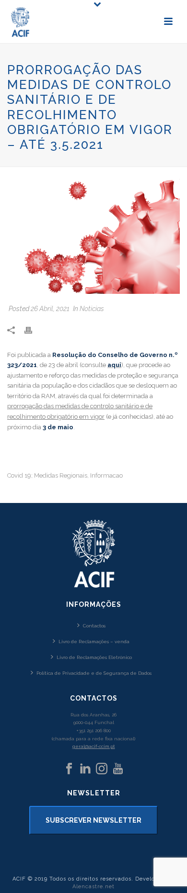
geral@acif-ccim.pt (93, 746)
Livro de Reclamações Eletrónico (94, 657)
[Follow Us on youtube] (118, 769)
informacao (106, 475)
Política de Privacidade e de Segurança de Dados (94, 673)
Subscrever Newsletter (93, 820)
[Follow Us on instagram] (101, 769)
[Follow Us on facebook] (69, 769)
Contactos (94, 625)
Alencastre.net (93, 886)
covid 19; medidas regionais (47, 475)
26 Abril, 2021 (50, 309)
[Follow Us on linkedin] (85, 769)
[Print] (33, 329)
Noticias (92, 309)
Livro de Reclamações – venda (93, 641)
